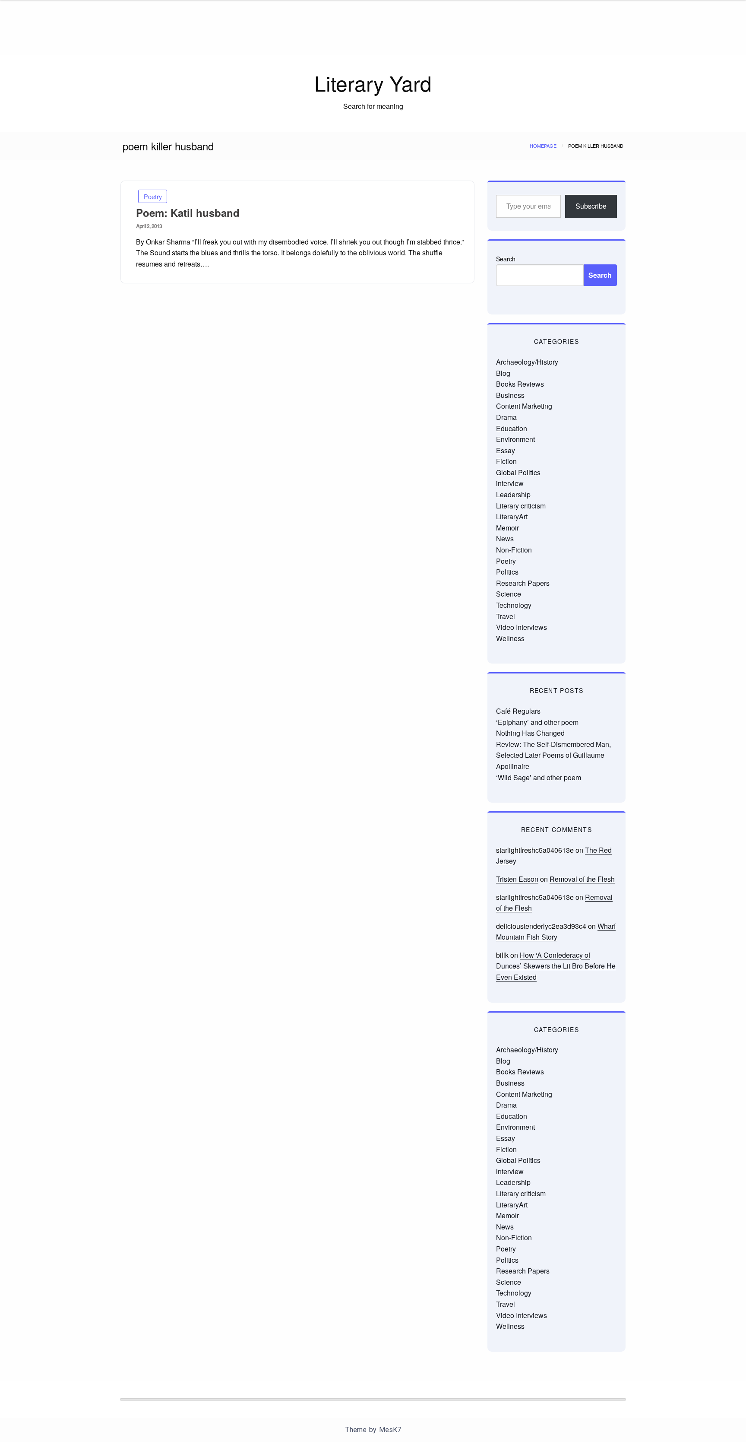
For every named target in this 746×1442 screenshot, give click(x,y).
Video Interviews (521, 627)
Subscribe (591, 206)
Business (510, 395)
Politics (507, 572)
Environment (515, 439)
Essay (505, 450)
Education (511, 428)
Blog (503, 373)
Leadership (513, 494)
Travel (505, 616)
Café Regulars (518, 711)
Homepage (543, 145)
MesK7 (390, 1430)
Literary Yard (373, 83)
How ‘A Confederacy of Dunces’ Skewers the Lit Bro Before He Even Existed (556, 966)
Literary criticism (521, 506)
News (505, 538)
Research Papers (523, 583)
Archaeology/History (527, 362)
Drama (506, 417)
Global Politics (518, 472)
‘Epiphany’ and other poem (537, 722)
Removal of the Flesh (582, 879)
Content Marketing (524, 406)
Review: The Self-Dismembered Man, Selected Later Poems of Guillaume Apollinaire (553, 755)
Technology (513, 605)
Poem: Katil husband (188, 212)
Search (505, 258)
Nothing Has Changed (530, 733)
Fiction (506, 461)
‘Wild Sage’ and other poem (538, 777)
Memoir (507, 528)
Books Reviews (520, 384)
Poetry (153, 196)
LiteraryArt (512, 516)
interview (510, 483)
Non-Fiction (514, 550)
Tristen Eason (517, 879)
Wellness (510, 638)
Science (508, 594)
